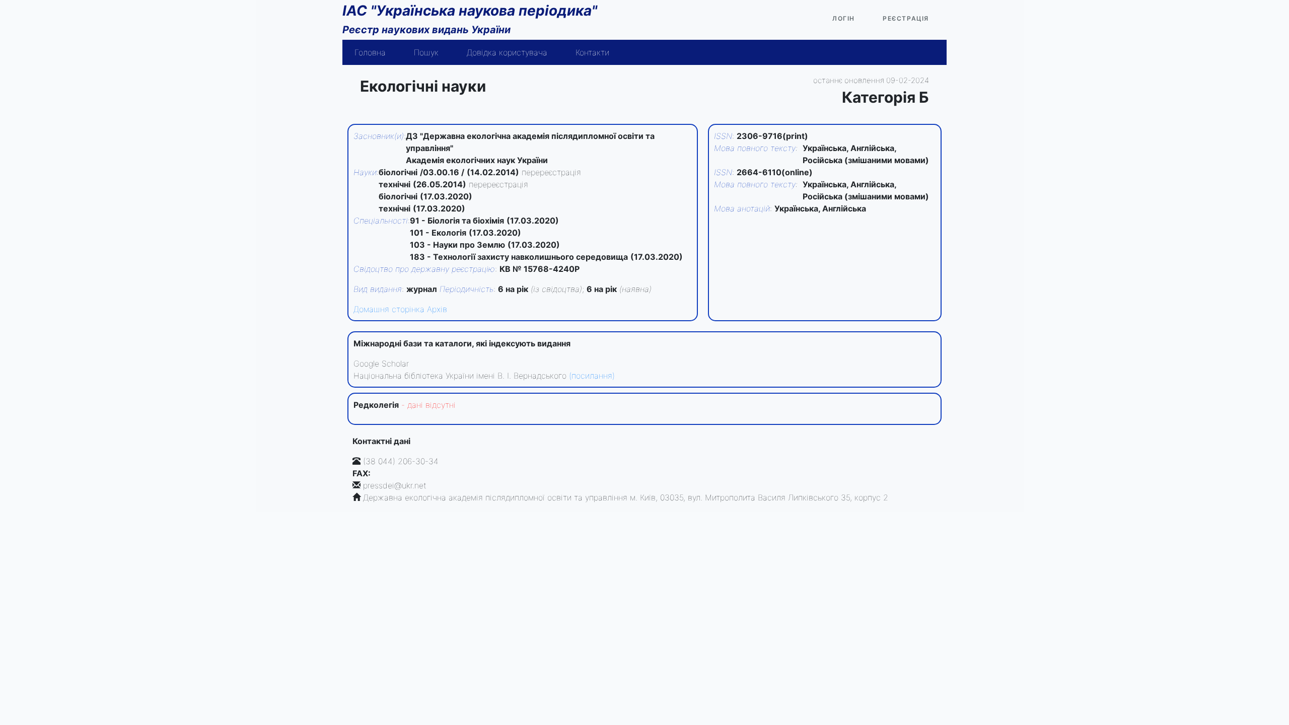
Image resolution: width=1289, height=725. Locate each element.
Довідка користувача (507, 52)
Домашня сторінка (388, 309)
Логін (843, 18)
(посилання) (592, 376)
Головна (370, 52)
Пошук (426, 52)
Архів (437, 309)
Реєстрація (906, 18)
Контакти (592, 52)
